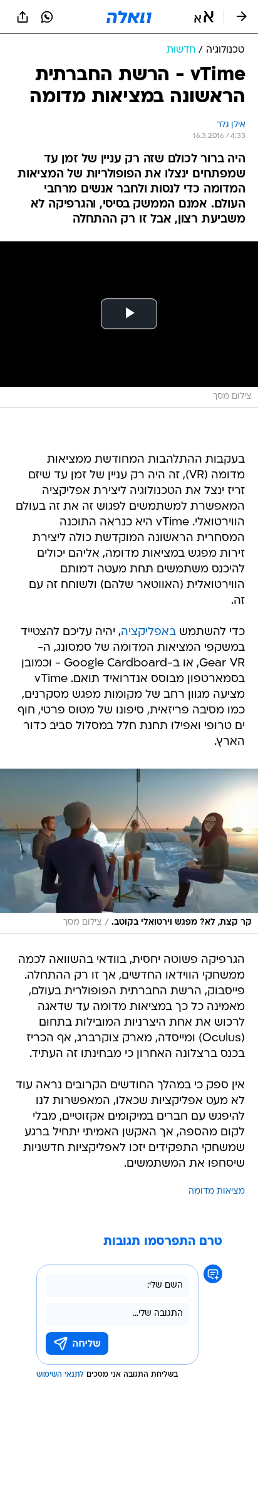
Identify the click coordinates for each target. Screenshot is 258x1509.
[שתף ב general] (22, 17)
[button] (204, 17)
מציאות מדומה (216, 1191)
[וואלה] (129, 17)
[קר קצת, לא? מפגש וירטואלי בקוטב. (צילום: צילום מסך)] (129, 851)
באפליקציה (148, 632)
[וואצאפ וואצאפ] (47, 17)
